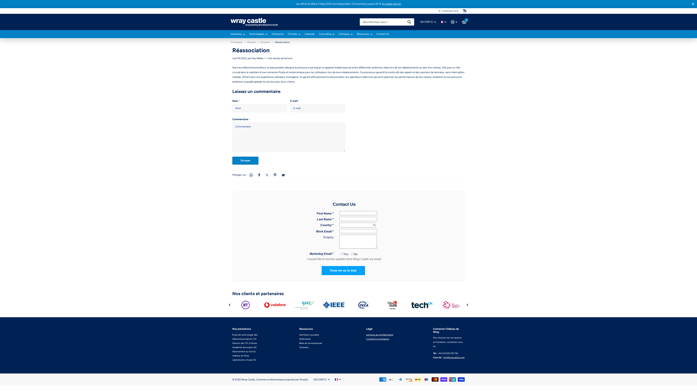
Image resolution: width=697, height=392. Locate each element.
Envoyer (245, 160)
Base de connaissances (310, 343)
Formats (292, 34)
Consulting (325, 34)
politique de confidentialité (379, 335)
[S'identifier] (454, 22)
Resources (363, 34)
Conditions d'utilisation (377, 339)
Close (693, 4)
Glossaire (265, 42)
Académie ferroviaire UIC (244, 347)
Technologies (256, 34)
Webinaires (305, 339)
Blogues (251, 42)
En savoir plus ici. (391, 3)
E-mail (294, 101)
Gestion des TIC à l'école (244, 343)
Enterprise (278, 34)
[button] (229, 305)
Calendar (310, 34)
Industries (236, 34)
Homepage (236, 42)
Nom (236, 101)
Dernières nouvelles (309, 335)
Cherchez (409, 22)
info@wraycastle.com (453, 357)
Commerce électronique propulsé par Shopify (282, 379)
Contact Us (382, 34)
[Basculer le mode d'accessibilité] (464, 11)
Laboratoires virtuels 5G (244, 360)
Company (344, 34)
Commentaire (241, 119)
